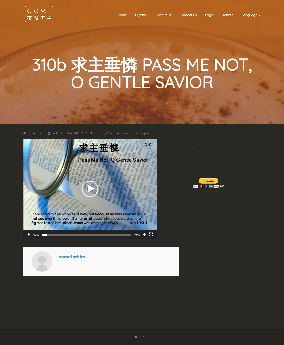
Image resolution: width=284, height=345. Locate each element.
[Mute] (144, 234)
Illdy (147, 337)
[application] (90, 189)
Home (122, 15)
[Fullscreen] (151, 234)
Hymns (140, 15)
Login (209, 15)
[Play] (29, 234)
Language (249, 15)
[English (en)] (195, 143)
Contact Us (188, 15)
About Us (164, 15)
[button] (90, 189)
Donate (227, 15)
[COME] (39, 14)
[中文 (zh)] (195, 153)
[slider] (86, 235)
